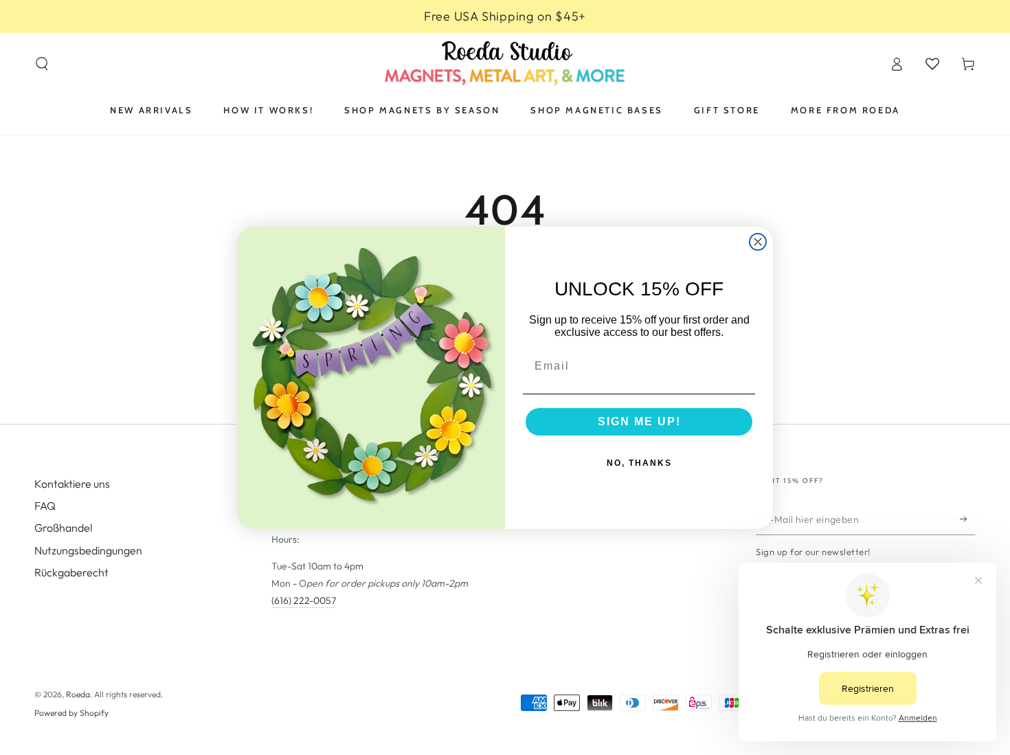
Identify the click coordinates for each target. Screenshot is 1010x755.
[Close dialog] (758, 242)
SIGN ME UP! (639, 421)
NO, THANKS (639, 463)
